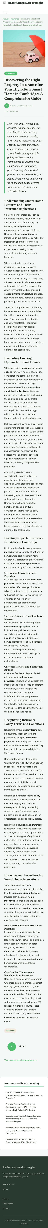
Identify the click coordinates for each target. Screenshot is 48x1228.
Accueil (6, 19)
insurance (15, 19)
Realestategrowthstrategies (23, 2)
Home (5, 1189)
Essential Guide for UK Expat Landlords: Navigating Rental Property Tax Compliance (23, 1130)
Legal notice (8, 1204)
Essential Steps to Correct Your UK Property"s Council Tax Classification (21, 1140)
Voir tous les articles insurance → (20, 1060)
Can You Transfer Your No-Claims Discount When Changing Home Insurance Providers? (24, 1095)
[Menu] (5, 12)
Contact (6, 1208)
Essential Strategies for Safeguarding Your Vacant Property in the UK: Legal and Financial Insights (23, 1119)
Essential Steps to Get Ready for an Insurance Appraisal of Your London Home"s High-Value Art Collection (21, 1107)
